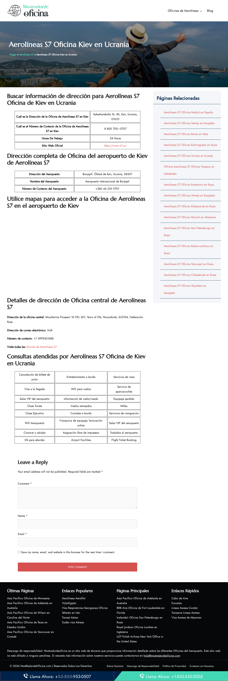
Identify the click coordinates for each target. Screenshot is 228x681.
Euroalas (177, 603)
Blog (210, 10)
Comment (25, 484)
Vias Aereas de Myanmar (186, 617)
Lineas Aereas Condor (185, 608)
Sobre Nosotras (115, 666)
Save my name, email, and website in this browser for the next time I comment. (68, 552)
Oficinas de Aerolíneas (183, 10)
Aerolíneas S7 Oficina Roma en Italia (186, 134)
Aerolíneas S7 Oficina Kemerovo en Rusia (189, 185)
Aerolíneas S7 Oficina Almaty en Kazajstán (189, 195)
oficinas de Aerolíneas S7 (41, 347)
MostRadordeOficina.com (35, 666)
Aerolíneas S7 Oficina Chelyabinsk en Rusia (190, 275)
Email (22, 534)
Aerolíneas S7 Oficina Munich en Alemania (190, 217)
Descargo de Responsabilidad (143, 666)
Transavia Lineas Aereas (186, 613)
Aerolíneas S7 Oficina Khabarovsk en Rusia (190, 206)
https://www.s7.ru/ (115, 146)
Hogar (13, 54)
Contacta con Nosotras (202, 666)
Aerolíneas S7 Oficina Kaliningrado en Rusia (190, 145)
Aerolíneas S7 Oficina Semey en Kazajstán (189, 123)
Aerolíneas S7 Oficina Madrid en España (188, 112)
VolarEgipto (69, 603)
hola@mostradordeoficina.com (162, 656)
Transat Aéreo (70, 617)
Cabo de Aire (180, 598)
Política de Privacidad (174, 666)
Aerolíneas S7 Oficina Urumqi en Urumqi (188, 156)
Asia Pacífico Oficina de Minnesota (28, 598)
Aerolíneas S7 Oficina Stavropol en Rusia (188, 264)
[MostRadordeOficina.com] (28, 10)
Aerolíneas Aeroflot (73, 598)
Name (22, 516)
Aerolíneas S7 (26, 54)
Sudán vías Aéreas (73, 622)
